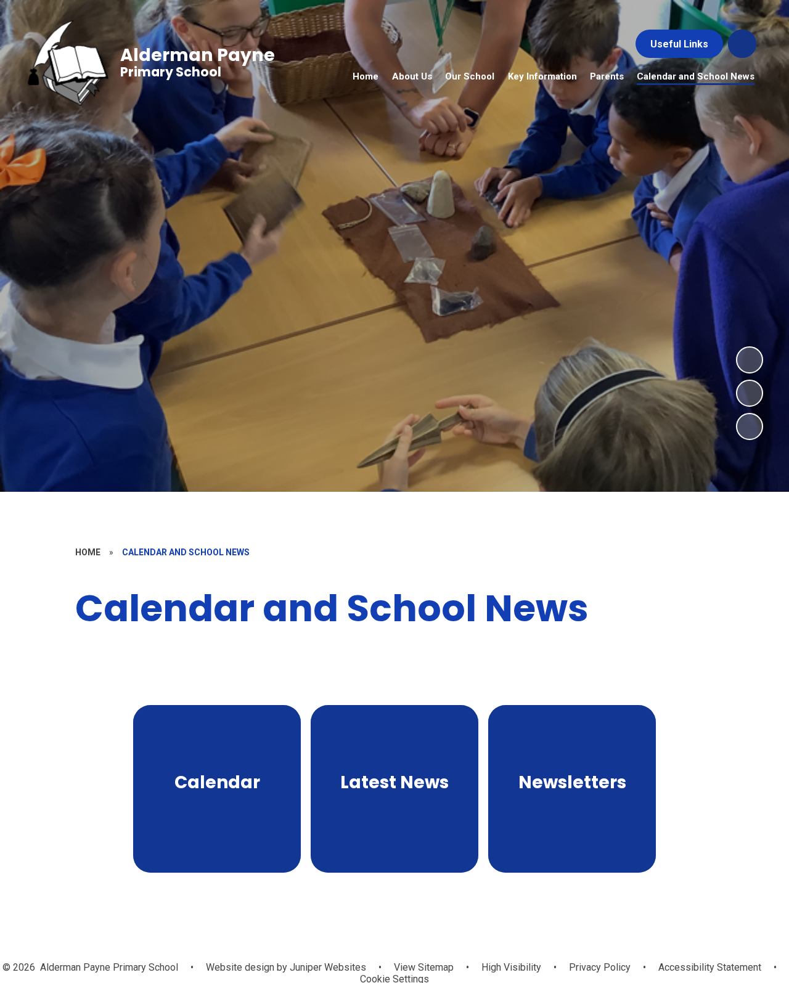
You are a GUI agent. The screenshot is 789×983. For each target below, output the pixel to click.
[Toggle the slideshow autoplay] (749, 426)
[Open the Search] (742, 44)
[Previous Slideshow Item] (749, 393)
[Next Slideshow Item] (749, 359)
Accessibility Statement (709, 967)
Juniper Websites (326, 967)
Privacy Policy (600, 967)
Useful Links (679, 44)
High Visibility (511, 967)
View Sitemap (424, 967)
